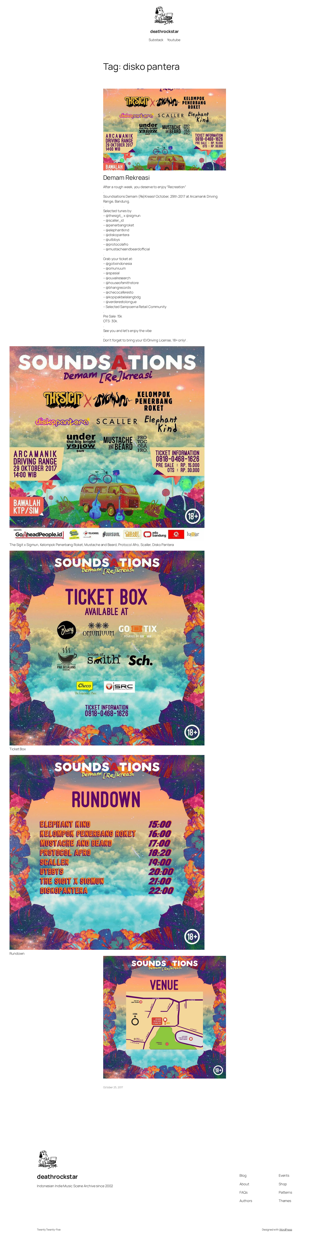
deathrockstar (164, 31)
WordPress (285, 1229)
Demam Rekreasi (126, 177)
